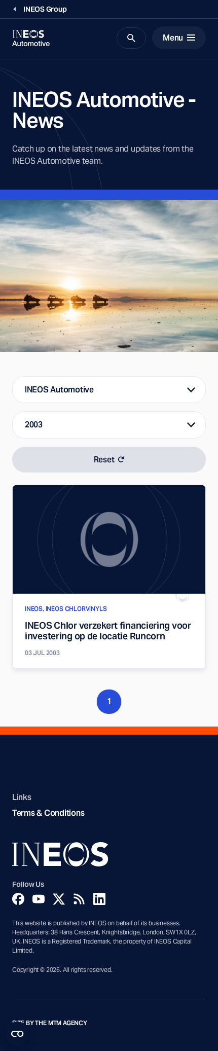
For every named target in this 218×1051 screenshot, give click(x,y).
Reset (104, 459)
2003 (34, 424)
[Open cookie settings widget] (17, 1034)
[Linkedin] (99, 899)
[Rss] (79, 899)
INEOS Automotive (59, 389)
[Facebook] (18, 899)
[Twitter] (59, 899)
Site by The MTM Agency (49, 1023)
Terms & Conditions (48, 813)
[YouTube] (38, 899)
